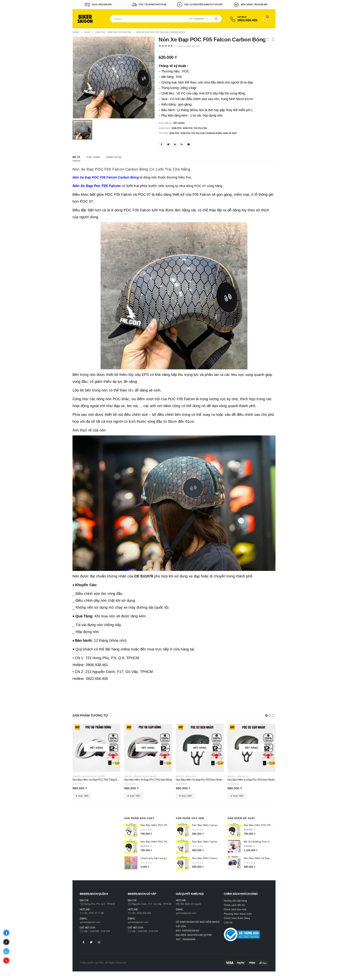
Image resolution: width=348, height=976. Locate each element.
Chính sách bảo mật (235, 909)
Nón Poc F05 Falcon (195, 128)
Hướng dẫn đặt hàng (235, 900)
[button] (266, 715)
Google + (182, 144)
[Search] (216, 18)
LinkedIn (175, 144)
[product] (131, 830)
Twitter (168, 144)
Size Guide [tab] (93, 157)
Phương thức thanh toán (238, 913)
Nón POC (177, 128)
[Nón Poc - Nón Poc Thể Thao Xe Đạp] (85, 18)
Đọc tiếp (120, 796)
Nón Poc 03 (175, 776)
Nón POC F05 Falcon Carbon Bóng (201, 133)
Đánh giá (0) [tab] (113, 157)
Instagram (99, 942)
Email (188, 144)
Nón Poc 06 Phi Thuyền (78, 776)
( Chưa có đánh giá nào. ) (188, 46)
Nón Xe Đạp (230, 133)
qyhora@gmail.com (90, 922)
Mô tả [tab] (76, 157)
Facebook (161, 144)
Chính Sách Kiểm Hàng (237, 918)
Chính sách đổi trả (234, 905)
